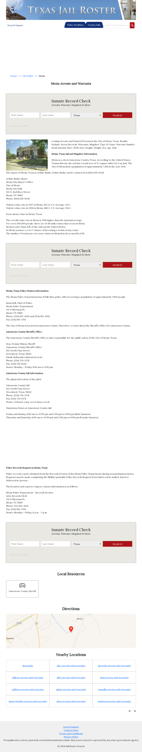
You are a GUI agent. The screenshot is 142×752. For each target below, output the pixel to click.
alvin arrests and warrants (114, 677)
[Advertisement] (71, 51)
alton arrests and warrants (71, 701)
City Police (27, 75)
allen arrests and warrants (71, 677)
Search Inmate (71, 726)
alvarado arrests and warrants (114, 665)
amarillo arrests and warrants (114, 689)
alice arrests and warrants (71, 665)
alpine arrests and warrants (71, 689)
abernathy (27, 665)
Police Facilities (75, 24)
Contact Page (71, 730)
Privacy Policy (71, 736)
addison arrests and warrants (28, 689)
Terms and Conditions (71, 733)
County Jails (94, 24)
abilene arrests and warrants (27, 677)
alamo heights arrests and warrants (28, 701)
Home (14, 75)
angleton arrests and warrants (114, 701)
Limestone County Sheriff (22, 591)
